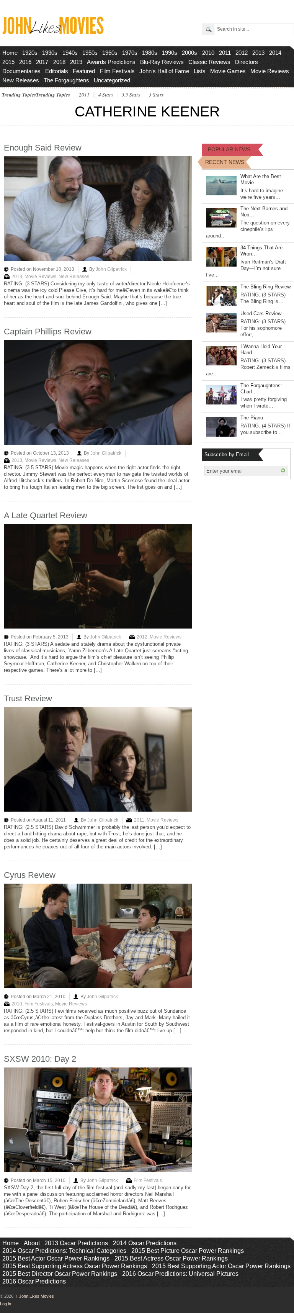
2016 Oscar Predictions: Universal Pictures (180, 1273)
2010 (208, 52)
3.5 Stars (131, 95)
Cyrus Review (30, 875)
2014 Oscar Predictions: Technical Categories (64, 1251)
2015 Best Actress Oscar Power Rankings (171, 1258)
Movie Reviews (269, 71)
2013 (258, 52)
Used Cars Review (260, 313)
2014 (275, 52)
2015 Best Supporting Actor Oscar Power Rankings (221, 1266)
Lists (200, 71)
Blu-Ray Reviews (162, 62)
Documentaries (21, 71)
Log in (5, 1304)
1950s (90, 52)
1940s (70, 52)
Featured (84, 71)
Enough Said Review (43, 147)
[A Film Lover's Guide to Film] (52, 32)
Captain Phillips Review (47, 331)
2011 (225, 52)
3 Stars (156, 95)
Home (10, 52)
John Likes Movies (35, 1296)
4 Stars (105, 95)
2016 (25, 62)
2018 (59, 62)
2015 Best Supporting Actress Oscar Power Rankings (74, 1266)
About (32, 1243)
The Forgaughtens (66, 80)
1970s (129, 52)
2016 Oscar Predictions (34, 1281)
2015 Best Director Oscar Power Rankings (59, 1273)
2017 (42, 62)
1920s (30, 52)
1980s (149, 52)
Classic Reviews (209, 62)
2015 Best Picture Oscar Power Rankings (187, 1251)
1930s (49, 52)
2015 (8, 62)
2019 (76, 62)
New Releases (20, 80)
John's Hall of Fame (164, 71)
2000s (189, 52)
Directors (246, 62)
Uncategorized (112, 80)
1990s (169, 52)
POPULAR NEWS (229, 149)
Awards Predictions (111, 62)
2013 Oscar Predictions (76, 1243)
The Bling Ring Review (265, 287)
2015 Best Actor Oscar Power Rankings (55, 1258)
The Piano (251, 418)
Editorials (56, 71)
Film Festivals (117, 71)
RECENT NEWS (224, 162)
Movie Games (228, 71)
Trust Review (28, 698)
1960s (110, 52)
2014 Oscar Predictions (144, 1243)
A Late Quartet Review (45, 515)
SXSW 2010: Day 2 (40, 1059)
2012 (241, 52)
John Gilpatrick (111, 269)
